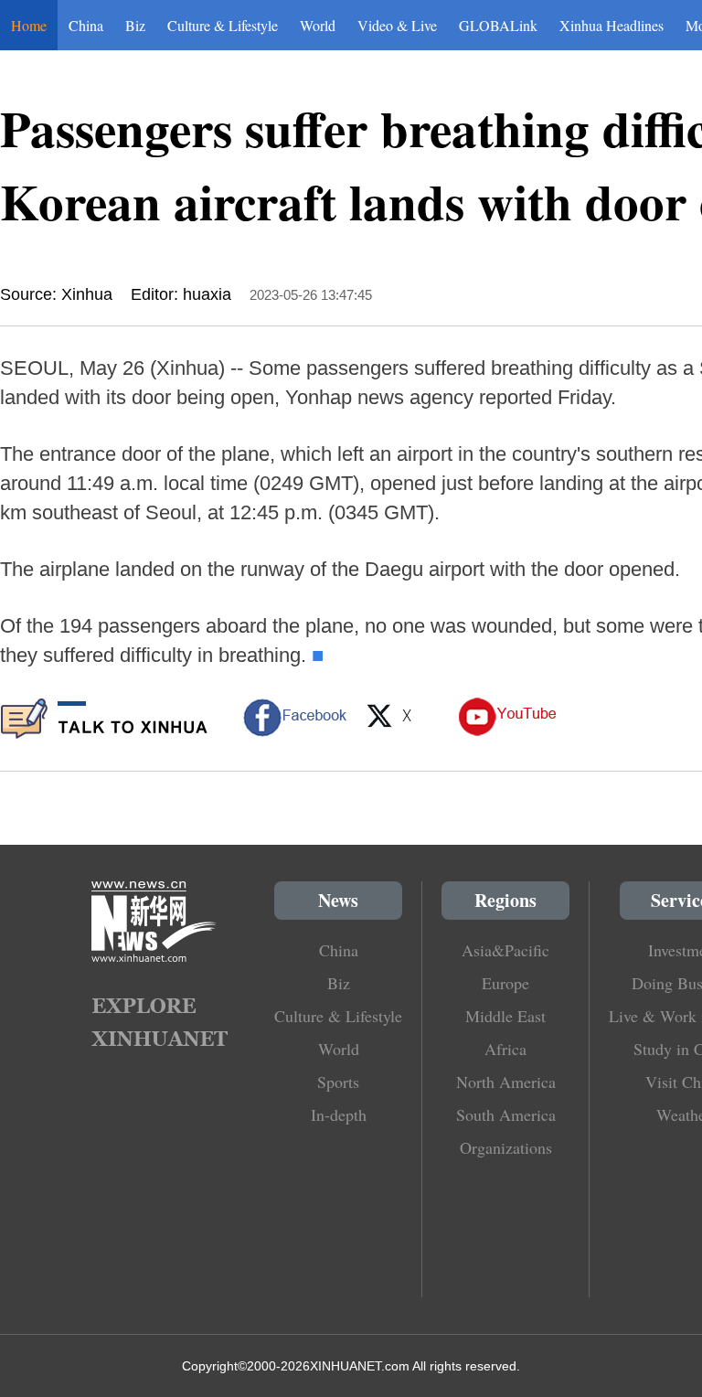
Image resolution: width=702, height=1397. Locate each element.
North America (506, 1082)
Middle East (505, 1016)
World (317, 25)
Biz (135, 25)
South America (506, 1114)
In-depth (339, 1114)
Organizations (506, 1147)
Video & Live (397, 25)
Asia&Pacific (505, 950)
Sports (338, 1082)
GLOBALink (498, 25)
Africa (505, 1049)
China (86, 25)
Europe (505, 983)
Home (29, 25)
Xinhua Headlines (611, 25)
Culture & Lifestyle (222, 25)
